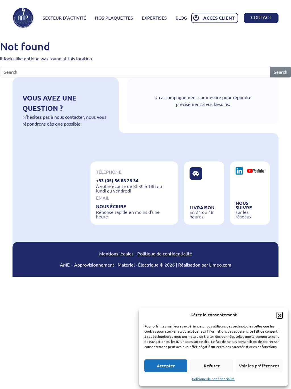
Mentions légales (116, 253)
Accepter (166, 365)
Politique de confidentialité (213, 379)
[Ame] (23, 17)
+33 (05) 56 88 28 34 (117, 180)
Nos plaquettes (114, 18)
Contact (261, 17)
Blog (181, 18)
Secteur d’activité (64, 18)
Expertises (154, 18)
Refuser (212, 365)
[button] (279, 315)
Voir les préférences (259, 365)
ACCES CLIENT (219, 18)
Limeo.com (220, 264)
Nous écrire (111, 206)
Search (280, 72)
